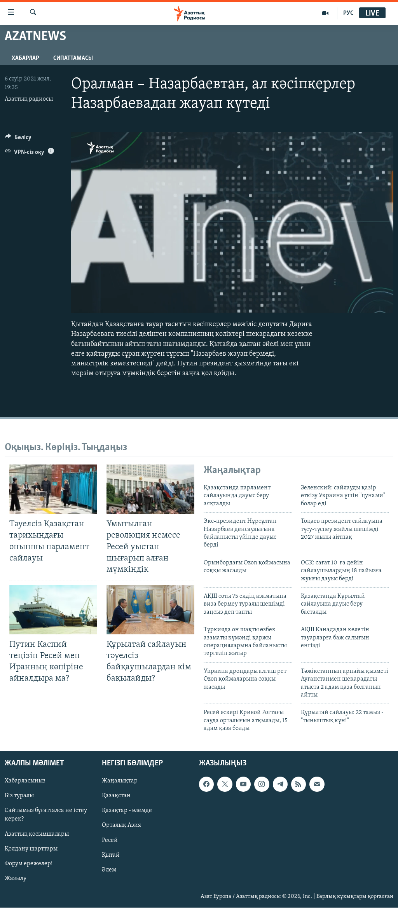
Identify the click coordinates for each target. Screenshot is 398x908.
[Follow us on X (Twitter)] (224, 784)
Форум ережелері (29, 864)
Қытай (111, 855)
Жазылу (15, 878)
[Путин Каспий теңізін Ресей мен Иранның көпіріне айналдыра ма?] (53, 609)
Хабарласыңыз (25, 781)
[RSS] (298, 784)
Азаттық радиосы (29, 99)
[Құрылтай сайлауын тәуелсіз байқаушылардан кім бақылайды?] (150, 609)
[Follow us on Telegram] (280, 784)
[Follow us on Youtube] (243, 784)
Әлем (109, 870)
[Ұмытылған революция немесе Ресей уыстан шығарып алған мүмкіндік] (150, 489)
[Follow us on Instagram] (261, 784)
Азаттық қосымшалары (37, 834)
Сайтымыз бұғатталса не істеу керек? (46, 815)
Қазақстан (116, 796)
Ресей (110, 840)
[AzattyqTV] (325, 13)
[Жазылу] (316, 784)
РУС (348, 13)
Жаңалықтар (120, 781)
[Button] (18, 139)
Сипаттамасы (73, 58)
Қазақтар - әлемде (127, 811)
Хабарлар (25, 58)
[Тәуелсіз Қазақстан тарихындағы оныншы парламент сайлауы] (53, 489)
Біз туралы (19, 796)
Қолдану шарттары (31, 849)
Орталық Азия (121, 825)
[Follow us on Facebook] (206, 784)
